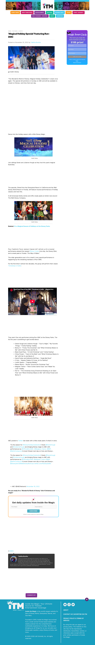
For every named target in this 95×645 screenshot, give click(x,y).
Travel (69, 12)
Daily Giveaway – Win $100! (40, 16)
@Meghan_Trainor (40, 459)
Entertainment (39, 12)
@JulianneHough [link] (19, 447)
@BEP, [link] (49, 449)
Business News (59, 12)
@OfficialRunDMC (28, 459)
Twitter (20, 440)
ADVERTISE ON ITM (80, 614)
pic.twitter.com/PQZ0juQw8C (41, 463)
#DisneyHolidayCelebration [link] (32, 445)
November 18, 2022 (33, 486)
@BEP (48, 459)
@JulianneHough (18, 457)
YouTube (65, 604)
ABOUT (65, 610)
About (52, 16)
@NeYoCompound (16, 461)
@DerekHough (50, 455)
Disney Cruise (34, 251)
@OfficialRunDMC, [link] (28, 449)
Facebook (69, 604)
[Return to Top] (87, 599)
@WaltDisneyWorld (25, 463)
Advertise (60, 16)
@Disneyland (14, 463)
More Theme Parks (27, 12)
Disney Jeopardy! (79, 12)
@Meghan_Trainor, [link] (40, 449)
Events (21, 31)
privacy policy (67, 627)
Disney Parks (15, 12)
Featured (49, 12)
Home (9, 31)
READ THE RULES (77, 62)
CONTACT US (68, 614)
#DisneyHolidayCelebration (32, 455)
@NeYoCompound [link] (16, 451)
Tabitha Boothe (36, 42)
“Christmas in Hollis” (14, 266)
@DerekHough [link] (50, 445)
